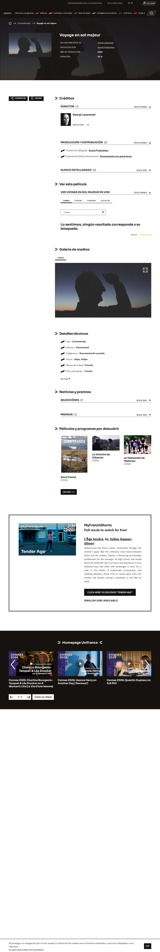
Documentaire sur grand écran (116, 156)
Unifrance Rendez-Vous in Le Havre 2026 (85, 3)
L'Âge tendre (93, 539)
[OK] (148, 946)
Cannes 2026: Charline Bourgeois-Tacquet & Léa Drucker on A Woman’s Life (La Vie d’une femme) (31, 683)
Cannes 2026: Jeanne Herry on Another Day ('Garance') (77, 682)
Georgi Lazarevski (106, 42)
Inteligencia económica (107, 13)
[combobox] (83, 212)
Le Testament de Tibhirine (134, 459)
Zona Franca (68, 477)
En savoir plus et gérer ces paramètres (26, 949)
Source (134, 234)
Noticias (43, 13)
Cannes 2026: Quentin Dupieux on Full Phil (129, 682)
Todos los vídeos (43, 697)
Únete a (141, 13)
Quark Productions (106, 47)
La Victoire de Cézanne (101, 456)
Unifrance (127, 13)
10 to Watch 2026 (115, 3)
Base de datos (84, 13)
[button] (145, 270)
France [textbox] (67, 212)
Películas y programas (24, 13)
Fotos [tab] (61, 258)
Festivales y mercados (63, 13)
